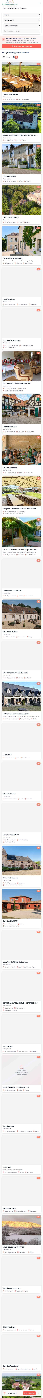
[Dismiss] (38, 1393)
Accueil (4, 8)
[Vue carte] (16, 57)
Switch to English (29, 1393)
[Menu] (39, 3)
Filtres (8, 57)
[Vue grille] (13, 57)
